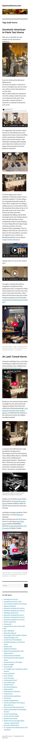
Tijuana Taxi (8, 646)
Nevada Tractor (9, 685)
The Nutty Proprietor (10, 687)
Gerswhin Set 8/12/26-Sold (12, 601)
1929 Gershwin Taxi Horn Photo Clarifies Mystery (15, 411)
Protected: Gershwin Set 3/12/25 (14, 619)
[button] (15, 117)
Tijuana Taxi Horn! (10, 606)
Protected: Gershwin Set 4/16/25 (14, 610)
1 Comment (13, 576)
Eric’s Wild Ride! (9, 631)
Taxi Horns (10, 350)
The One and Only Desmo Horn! (14, 707)
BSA (5, 628)
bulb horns (5, 348)
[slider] (14, 125)
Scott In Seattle (9, 678)
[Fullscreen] (25, 125)
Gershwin (10, 348)
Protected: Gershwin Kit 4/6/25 (14, 615)
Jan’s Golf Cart (8, 676)
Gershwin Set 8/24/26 (11, 599)
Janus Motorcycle (9, 682)
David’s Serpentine (10, 622)
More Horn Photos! (10, 633)
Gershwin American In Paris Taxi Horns (13, 31)
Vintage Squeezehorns (11, 700)
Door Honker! (8, 667)
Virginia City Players (10, 649)
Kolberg (19, 514)
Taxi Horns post (16, 368)
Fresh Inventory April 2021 (12, 696)
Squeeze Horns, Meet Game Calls (14, 626)
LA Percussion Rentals (16, 526)
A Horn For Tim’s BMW (11, 716)
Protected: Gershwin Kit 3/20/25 (14, 617)
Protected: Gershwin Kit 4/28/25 (14, 608)
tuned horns (5, 576)
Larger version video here (11, 239)
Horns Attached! (9, 673)
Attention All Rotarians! (11, 725)
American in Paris (22, 346)
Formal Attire (8, 694)
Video (14, 346)
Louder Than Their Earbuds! (13, 640)
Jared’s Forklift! (9, 664)
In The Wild (15, 572)
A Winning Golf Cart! (10, 680)
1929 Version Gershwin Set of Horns (15, 604)
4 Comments (18, 350)
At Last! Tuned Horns (14, 356)
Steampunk (7, 624)
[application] (15, 117)
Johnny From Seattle (10, 718)
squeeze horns (16, 574)
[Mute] (23, 125)
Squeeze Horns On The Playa (13, 662)
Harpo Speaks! (8, 689)
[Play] (4, 125)
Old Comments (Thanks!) (12, 691)
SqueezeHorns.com (11, 5)
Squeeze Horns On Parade (12, 655)
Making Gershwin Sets (11, 613)
